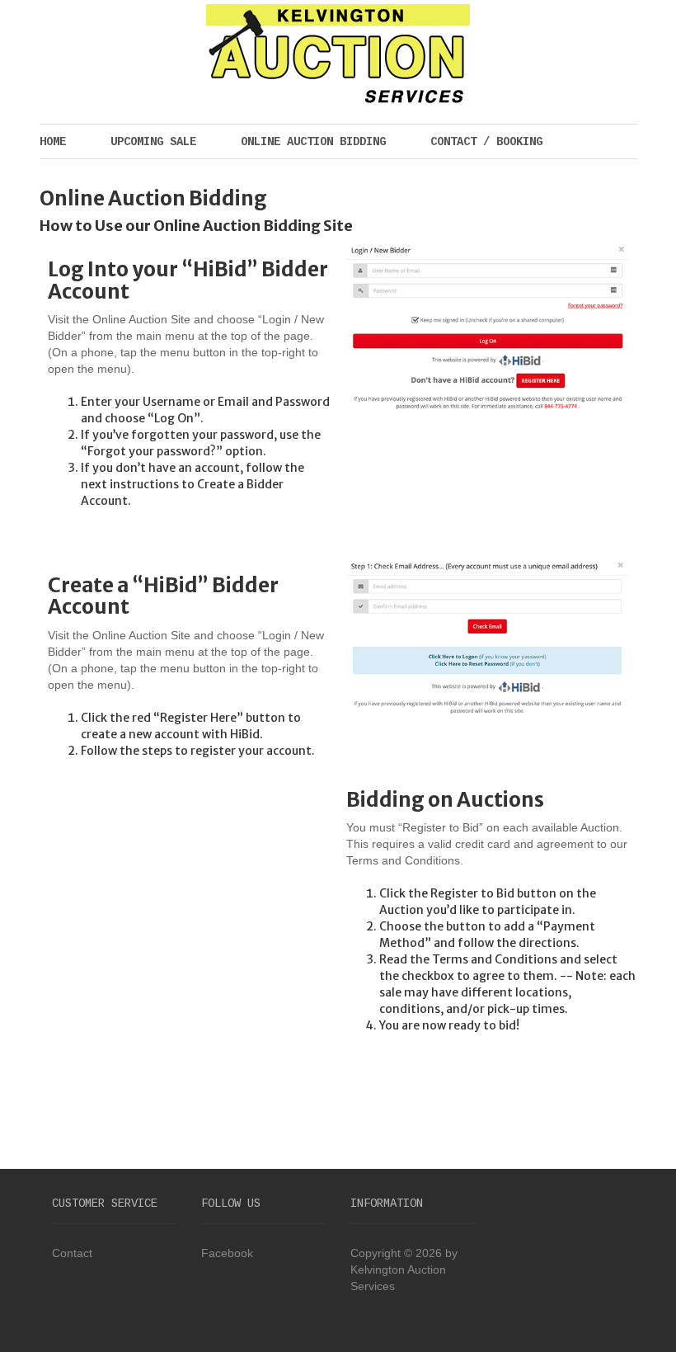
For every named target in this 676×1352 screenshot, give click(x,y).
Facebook (227, 1253)
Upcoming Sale (153, 141)
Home (53, 141)
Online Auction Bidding (313, 141)
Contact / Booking (486, 141)
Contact (72, 1253)
